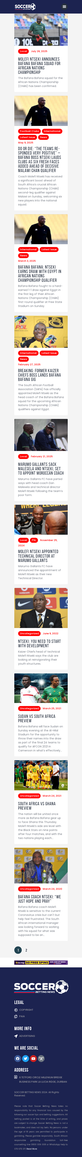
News (43, 137)
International (52, 131)
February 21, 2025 (42, 456)
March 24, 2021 (52, 796)
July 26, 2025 (39, 51)
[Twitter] (25, 1058)
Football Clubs (29, 131)
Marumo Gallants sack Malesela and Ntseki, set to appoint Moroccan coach (41, 468)
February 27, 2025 (29, 364)
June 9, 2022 (50, 633)
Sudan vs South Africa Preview (36, 718)
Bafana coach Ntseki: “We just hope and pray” (39, 899)
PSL (34, 540)
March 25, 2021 (52, 708)
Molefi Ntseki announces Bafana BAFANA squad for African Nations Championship (39, 66)
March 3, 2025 (27, 261)
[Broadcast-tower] (41, 1058)
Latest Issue (27, 137)
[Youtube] (33, 1058)
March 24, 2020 (52, 889)
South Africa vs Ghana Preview (37, 806)
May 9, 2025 (25, 142)
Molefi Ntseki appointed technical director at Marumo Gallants (38, 556)
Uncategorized (29, 633)
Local (23, 51)
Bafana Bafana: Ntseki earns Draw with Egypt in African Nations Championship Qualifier (39, 274)
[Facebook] (17, 1058)
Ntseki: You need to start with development (39, 643)
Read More (32, 1148)
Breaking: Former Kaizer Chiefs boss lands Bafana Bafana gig (39, 375)
